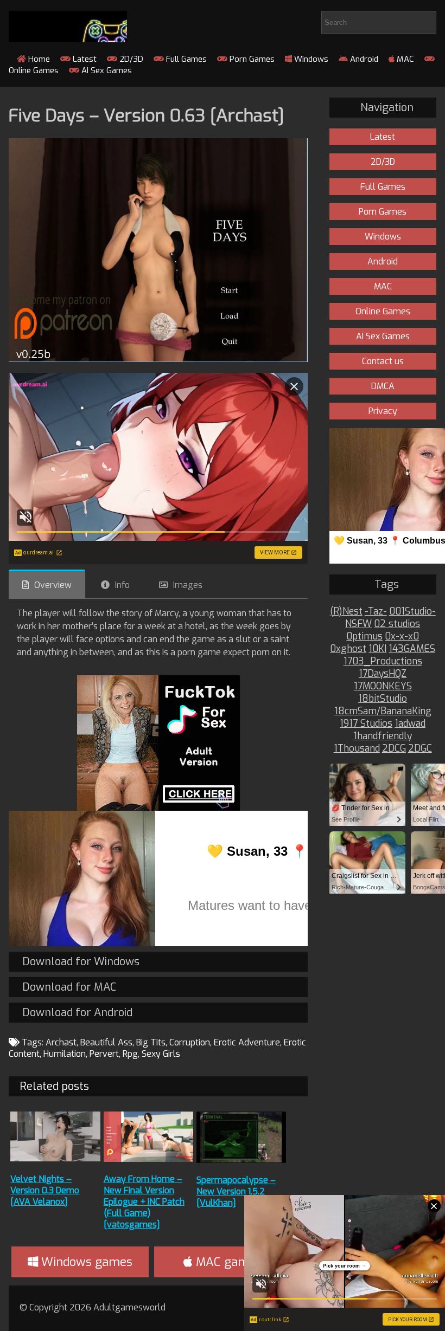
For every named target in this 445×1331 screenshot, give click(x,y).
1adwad (410, 724)
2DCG (394, 748)
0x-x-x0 (402, 636)
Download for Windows (80, 961)
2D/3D (130, 59)
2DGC (420, 748)
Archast (61, 1042)
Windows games (85, 1262)
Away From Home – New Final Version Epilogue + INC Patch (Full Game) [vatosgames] (144, 1201)
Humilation (64, 1053)
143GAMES (412, 649)
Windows (310, 59)
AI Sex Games (105, 70)
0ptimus (364, 636)
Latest (84, 59)
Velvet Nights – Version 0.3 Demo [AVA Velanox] (44, 1190)
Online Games (382, 311)
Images (187, 585)
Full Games (185, 59)
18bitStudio (382, 699)
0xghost (348, 649)
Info (122, 585)
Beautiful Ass (106, 1042)
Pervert (104, 1053)
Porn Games (251, 59)
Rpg (130, 1053)
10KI (377, 649)
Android (363, 59)
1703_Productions (383, 661)
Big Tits (151, 1042)
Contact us (383, 361)
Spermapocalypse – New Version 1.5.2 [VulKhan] (236, 1191)
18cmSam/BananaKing (382, 711)
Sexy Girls (161, 1053)
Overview (53, 585)
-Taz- (376, 611)
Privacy (382, 411)
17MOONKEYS (383, 686)
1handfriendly (382, 736)
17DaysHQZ (382, 674)
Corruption (189, 1042)
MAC (404, 59)
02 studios (397, 624)
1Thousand (357, 748)
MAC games (227, 1262)
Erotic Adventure (247, 1042)
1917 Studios (366, 724)
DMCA (383, 386)
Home (38, 59)
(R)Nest (346, 611)
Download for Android (77, 1012)
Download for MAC (69, 987)
